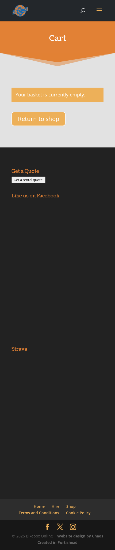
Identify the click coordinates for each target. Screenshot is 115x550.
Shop (71, 506)
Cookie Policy (78, 512)
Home (39, 506)
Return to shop (38, 119)
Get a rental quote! (28, 179)
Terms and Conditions (39, 512)
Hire (55, 506)
